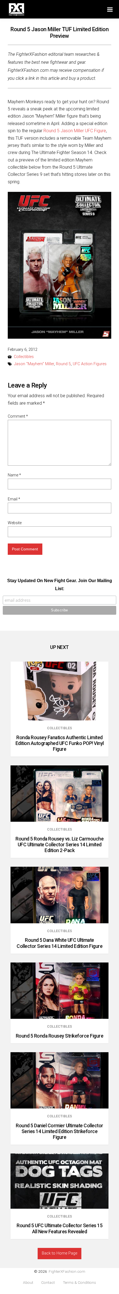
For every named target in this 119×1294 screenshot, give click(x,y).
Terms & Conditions (79, 1282)
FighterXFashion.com (67, 1271)
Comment (18, 416)
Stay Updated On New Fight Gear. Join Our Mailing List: (59, 584)
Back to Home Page (59, 1253)
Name (14, 475)
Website (15, 523)
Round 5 (63, 364)
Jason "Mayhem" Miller (34, 364)
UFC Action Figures (90, 364)
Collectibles (24, 356)
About (28, 1282)
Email (14, 499)
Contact (48, 1282)
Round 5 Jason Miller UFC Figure (74, 130)
